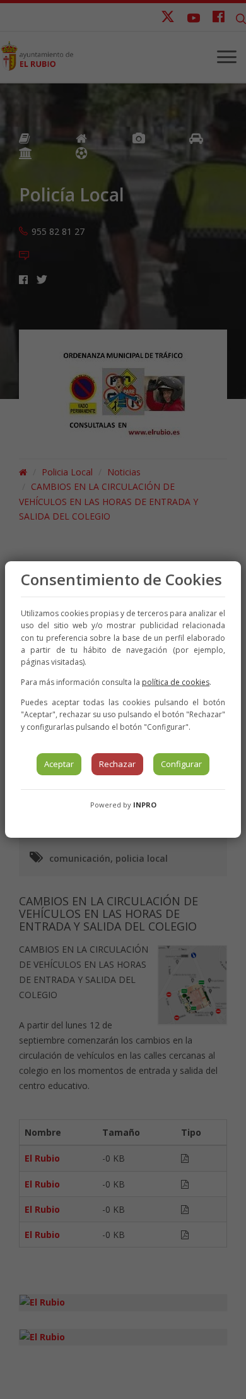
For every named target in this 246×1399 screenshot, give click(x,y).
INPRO (144, 804)
